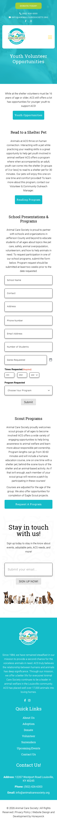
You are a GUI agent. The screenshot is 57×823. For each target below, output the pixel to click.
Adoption (28, 724)
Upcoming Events (28, 748)
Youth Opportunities (28, 115)
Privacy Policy (23, 812)
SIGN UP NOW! (28, 581)
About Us (29, 718)
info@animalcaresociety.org (30, 17)
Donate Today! (28, 5)
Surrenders (28, 742)
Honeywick (38, 816)
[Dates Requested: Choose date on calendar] (50, 360)
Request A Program (29, 504)
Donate (28, 730)
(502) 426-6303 (30, 13)
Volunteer (28, 736)
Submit (28, 402)
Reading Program (28, 199)
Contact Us (28, 754)
